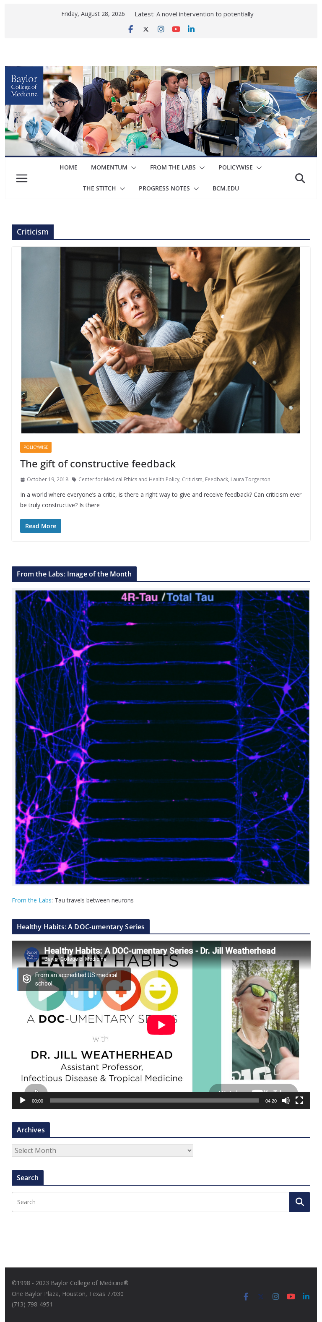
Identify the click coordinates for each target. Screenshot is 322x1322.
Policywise (235, 167)
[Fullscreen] (299, 1100)
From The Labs (173, 167)
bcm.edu (226, 188)
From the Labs (32, 900)
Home (69, 167)
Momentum (109, 167)
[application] (161, 1025)
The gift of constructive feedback (98, 463)
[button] (132, 168)
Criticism (192, 479)
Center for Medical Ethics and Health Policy (128, 479)
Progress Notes (164, 188)
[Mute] (286, 1100)
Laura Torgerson (250, 479)
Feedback (216, 479)
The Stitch (99, 188)
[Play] (22, 1100)
